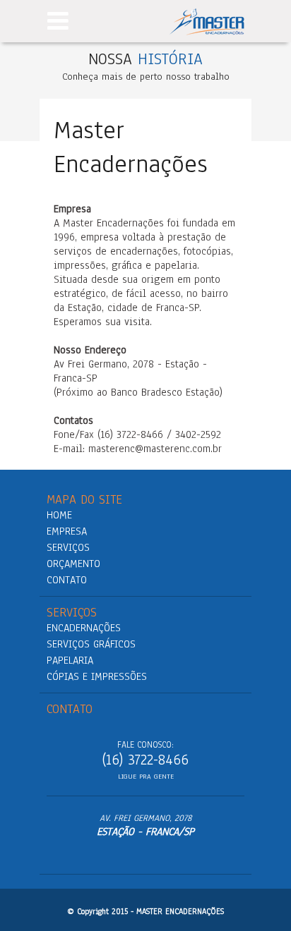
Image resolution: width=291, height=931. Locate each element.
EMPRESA (67, 531)
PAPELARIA (70, 660)
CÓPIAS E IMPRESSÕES (97, 676)
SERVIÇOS (68, 547)
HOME (59, 515)
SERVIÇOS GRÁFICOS (91, 644)
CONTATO (67, 580)
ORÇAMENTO (73, 563)
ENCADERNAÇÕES (84, 628)
